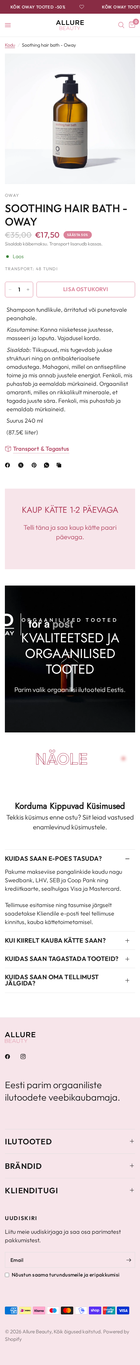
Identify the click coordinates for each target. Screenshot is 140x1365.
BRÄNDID (23, 1166)
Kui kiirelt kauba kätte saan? (55, 940)
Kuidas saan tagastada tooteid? (62, 959)
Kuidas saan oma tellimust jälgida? (52, 980)
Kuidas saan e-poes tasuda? (53, 858)
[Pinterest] (35, 465)
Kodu (10, 45)
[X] (22, 465)
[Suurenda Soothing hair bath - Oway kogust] (28, 289)
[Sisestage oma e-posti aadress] (128, 1260)
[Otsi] (121, 25)
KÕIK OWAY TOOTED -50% (34, 7)
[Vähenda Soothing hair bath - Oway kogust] (10, 289)
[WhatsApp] (48, 465)
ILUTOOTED (28, 1141)
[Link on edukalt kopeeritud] (60, 465)
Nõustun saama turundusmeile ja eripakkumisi (65, 1274)
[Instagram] (28, 1056)
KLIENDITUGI (31, 1190)
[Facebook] (9, 465)
